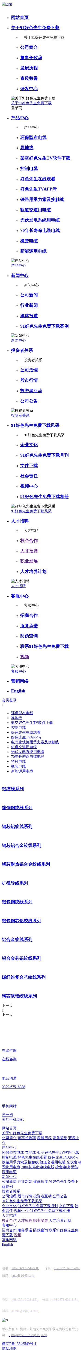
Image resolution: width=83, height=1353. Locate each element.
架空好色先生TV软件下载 (45, 158)
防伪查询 (29, 635)
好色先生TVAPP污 (38, 189)
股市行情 (29, 380)
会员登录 (9, 700)
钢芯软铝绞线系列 (19, 995)
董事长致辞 (31, 57)
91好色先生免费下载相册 (44, 496)
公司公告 (29, 401)
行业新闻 (29, 305)
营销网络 (20, 681)
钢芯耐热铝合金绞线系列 (26, 864)
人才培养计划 (33, 571)
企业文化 (29, 444)
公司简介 (29, 47)
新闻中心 (20, 275)
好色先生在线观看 (37, 178)
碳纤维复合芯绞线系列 (24, 977)
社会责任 (29, 476)
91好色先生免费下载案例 (44, 326)
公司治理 (29, 369)
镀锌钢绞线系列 (17, 807)
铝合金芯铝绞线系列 (21, 958)
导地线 (26, 147)
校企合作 (29, 540)
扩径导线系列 (15, 883)
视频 (24, 656)
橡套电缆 (29, 240)
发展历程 (29, 67)
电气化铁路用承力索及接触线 (35, 742)
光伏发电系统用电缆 (40, 220)
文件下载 (29, 465)
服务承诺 (29, 625)
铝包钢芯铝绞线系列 (21, 920)
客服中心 (20, 595)
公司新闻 (29, 294)
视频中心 (29, 486)
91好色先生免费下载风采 (35, 425)
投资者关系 (22, 350)
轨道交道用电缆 (35, 209)
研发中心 (29, 88)
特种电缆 (18, 761)
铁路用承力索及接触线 (42, 199)
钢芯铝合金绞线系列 (21, 845)
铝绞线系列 (13, 788)
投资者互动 (31, 390)
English (18, 691)
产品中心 (20, 117)
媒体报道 (29, 315)
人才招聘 (20, 521)
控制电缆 (29, 168)
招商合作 (29, 615)
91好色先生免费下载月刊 (44, 455)
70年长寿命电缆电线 (40, 230)
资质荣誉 (29, 78)
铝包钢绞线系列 (17, 901)
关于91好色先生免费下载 (35, 27)
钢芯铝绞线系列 (17, 826)
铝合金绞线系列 (17, 939)
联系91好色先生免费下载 (44, 646)
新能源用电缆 (33, 251)
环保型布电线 (33, 137)
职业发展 (29, 561)
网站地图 (9, 1348)
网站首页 (20, 17)
